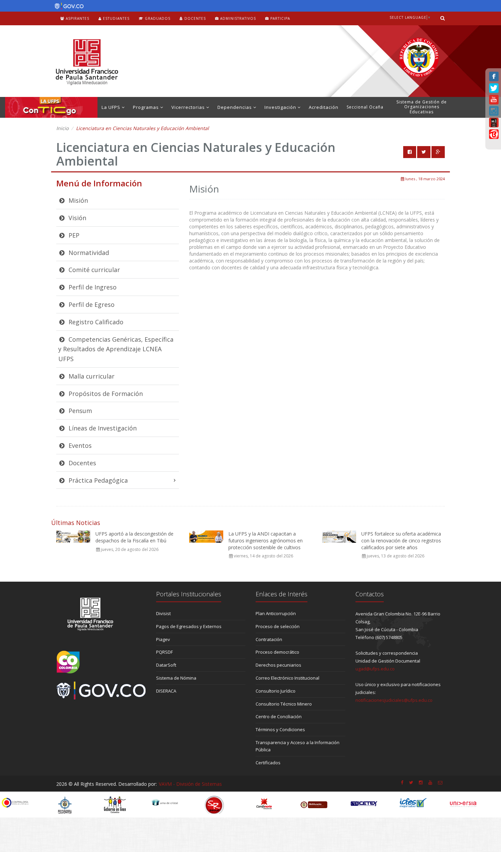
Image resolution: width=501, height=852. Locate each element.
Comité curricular (93, 270)
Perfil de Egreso (91, 304)
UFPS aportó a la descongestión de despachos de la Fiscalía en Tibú (134, 537)
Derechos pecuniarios (278, 665)
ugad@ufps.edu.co (375, 669)
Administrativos (237, 18)
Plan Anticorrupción (276, 613)
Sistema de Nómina (176, 678)
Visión (76, 218)
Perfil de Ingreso (92, 287)
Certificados (268, 762)
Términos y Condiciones (280, 729)
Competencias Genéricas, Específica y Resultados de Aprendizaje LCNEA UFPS (115, 349)
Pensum (79, 411)
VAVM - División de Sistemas (190, 784)
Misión (77, 200)
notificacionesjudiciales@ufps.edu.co (393, 700)
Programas (146, 107)
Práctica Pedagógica (97, 480)
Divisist (163, 613)
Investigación (281, 107)
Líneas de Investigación (102, 428)
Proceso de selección (278, 626)
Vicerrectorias (188, 107)
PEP (73, 235)
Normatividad (88, 252)
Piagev (163, 639)
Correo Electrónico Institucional (287, 678)
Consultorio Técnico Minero (284, 704)
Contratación (269, 639)
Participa (279, 18)
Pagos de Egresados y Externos (189, 626)
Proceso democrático (277, 652)
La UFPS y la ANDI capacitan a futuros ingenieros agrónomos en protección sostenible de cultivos (265, 540)
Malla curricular (91, 376)
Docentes (194, 18)
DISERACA (166, 691)
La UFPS (112, 107)
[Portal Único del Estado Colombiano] (67, 6)
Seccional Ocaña (365, 107)
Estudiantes (116, 18)
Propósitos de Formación (105, 393)
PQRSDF (164, 652)
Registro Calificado (95, 322)
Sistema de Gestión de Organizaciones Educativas (421, 107)
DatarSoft (166, 665)
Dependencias (235, 107)
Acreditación (323, 107)
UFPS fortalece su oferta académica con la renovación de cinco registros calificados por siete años (401, 540)
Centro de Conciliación (279, 716)
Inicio (62, 128)
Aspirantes (76, 18)
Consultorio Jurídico (275, 691)
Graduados (156, 18)
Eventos (79, 445)
